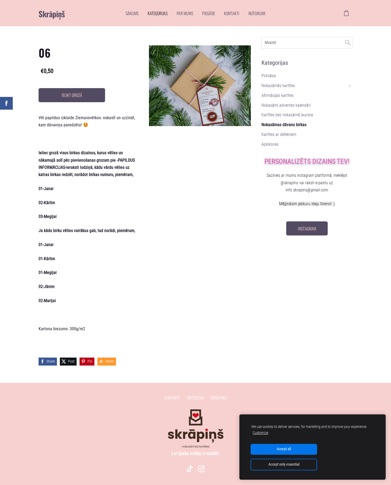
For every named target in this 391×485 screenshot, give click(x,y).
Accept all (284, 449)
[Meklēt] (348, 42)
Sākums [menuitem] (132, 13)
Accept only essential (284, 464)
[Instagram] (201, 468)
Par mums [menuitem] (185, 13)
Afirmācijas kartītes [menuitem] (277, 95)
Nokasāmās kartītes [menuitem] (278, 85)
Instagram (307, 228)
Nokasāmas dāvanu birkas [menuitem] (283, 124)
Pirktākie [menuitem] (268, 75)
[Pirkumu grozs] (346, 13)
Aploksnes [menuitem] (269, 144)
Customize (260, 433)
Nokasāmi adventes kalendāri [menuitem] (286, 105)
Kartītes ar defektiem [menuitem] (278, 134)
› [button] (350, 86)
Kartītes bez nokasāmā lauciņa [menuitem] (287, 114)
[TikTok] (189, 468)
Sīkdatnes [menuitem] (218, 397)
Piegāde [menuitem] (208, 13)
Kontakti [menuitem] (231, 13)
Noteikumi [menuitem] (256, 13)
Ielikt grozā (72, 95)
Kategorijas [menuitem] (158, 13)
